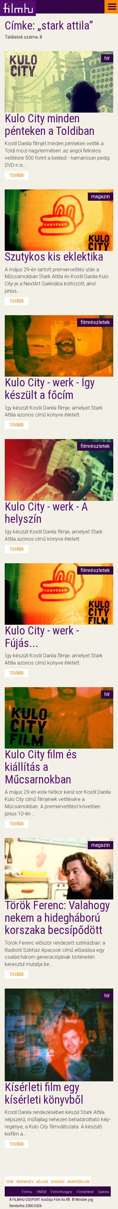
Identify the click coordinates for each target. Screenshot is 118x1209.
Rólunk (42, 1182)
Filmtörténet (85, 1192)
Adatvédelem (78, 1182)
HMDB (41, 1192)
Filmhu (27, 1192)
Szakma (103, 1192)
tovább (16, 175)
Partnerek (24, 1182)
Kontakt (58, 1182)
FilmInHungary (61, 1192)
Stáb (10, 1182)
